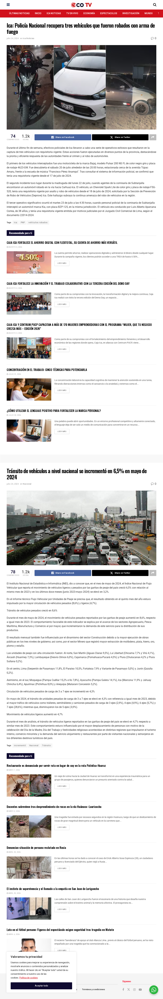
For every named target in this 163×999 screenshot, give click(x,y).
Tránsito (46, 745)
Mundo (149, 13)
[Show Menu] (8, 5)
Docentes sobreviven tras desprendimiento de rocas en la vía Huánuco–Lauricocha (54, 807)
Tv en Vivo (72, 13)
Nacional (27, 483)
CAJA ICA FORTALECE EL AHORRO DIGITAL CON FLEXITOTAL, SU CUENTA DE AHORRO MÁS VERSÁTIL (62, 242)
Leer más (63, 263)
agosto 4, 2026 (15, 247)
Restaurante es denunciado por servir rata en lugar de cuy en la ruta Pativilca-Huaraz (56, 765)
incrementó (20, 745)
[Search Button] (154, 5)
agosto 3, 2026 (15, 333)
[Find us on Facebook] (123, 990)
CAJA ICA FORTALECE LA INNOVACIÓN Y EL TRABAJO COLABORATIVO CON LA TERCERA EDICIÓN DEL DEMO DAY (68, 283)
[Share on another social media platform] (152, 137)
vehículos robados (38, 222)
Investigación (130, 13)
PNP (23, 222)
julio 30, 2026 (14, 415)
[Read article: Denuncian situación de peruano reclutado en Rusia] (29, 867)
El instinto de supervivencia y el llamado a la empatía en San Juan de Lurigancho (53, 889)
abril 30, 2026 (14, 852)
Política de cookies (28, 977)
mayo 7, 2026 (14, 770)
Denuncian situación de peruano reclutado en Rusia (36, 848)
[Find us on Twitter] (128, 990)
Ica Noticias (54, 13)
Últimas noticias (19, 13)
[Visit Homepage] (81, 4)
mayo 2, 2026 (14, 811)
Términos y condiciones (93, 989)
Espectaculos (108, 13)
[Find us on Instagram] (134, 990)
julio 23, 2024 (13, 483)
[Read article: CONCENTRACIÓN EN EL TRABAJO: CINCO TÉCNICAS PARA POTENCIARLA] (29, 389)
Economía (89, 13)
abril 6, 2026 (14, 934)
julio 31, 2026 (14, 374)
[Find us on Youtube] (140, 990)
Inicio (38, 13)
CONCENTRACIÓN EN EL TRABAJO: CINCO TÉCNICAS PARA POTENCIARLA (47, 370)
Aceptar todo (41, 985)
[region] (41, 972)
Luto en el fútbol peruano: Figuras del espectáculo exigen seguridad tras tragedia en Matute (60, 930)
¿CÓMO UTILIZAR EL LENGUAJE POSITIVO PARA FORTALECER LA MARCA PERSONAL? (54, 411)
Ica (15, 222)
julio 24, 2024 (13, 38)
